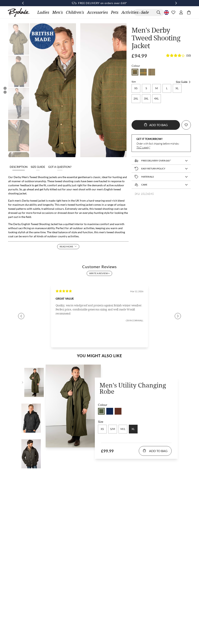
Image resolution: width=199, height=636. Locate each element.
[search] (158, 12)
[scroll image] (18, 39)
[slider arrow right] (178, 316)
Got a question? (60, 166)
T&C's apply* (143, 147)
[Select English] (166, 12)
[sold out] (135, 72)
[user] (181, 12)
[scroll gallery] (5, 88)
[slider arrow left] (21, 316)
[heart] (173, 12)
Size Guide (38, 166)
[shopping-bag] (189, 12)
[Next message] (176, 3)
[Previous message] (23, 3)
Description (19, 166)
